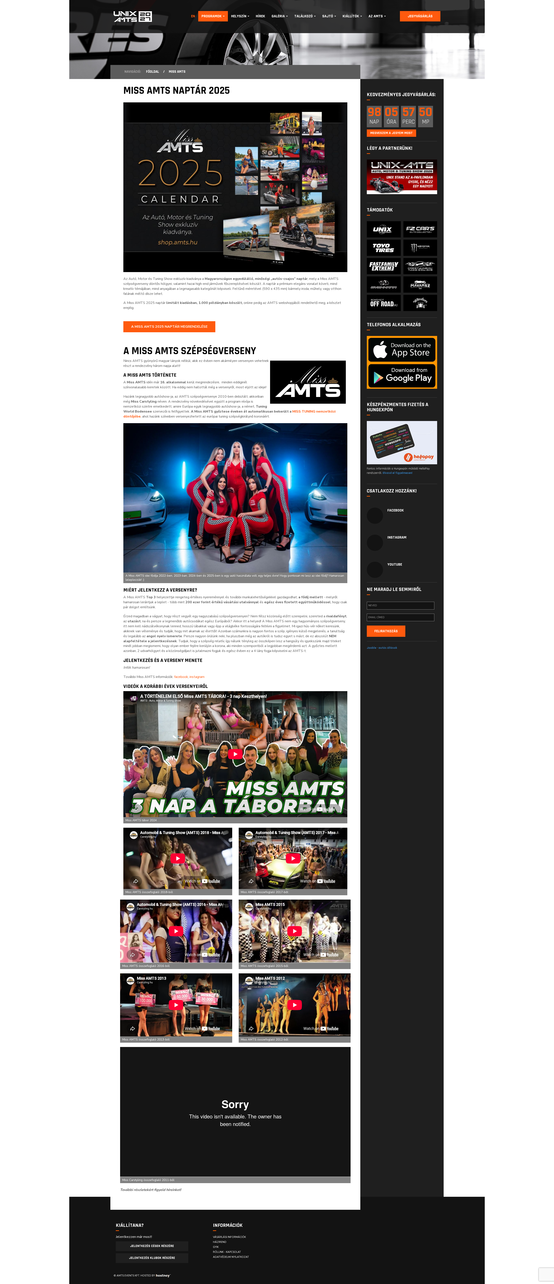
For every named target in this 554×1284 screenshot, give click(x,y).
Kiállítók (351, 16)
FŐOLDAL (152, 71)
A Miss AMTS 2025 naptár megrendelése (169, 326)
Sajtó (328, 16)
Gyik (216, 1247)
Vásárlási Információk (229, 1237)
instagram (197, 676)
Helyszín (239, 16)
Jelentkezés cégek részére (152, 1246)
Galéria (279, 16)
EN (193, 16)
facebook (181, 676)
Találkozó (304, 16)
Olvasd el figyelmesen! (397, 473)
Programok (211, 16)
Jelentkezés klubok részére (152, 1258)
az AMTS (376, 16)
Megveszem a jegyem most (391, 133)
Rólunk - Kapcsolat (227, 1252)
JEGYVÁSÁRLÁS (420, 16)
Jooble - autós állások (382, 648)
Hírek (260, 16)
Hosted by (147, 1275)
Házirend (219, 1242)
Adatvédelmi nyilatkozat (231, 1257)
